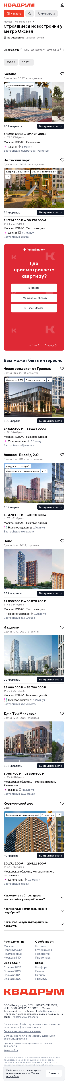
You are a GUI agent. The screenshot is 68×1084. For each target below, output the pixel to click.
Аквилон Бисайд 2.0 (21, 455)
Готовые (40, 946)
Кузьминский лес (18, 803)
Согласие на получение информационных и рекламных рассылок (29, 1037)
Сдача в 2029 (13, 978)
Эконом (40, 975)
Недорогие (42, 953)
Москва (9, 946)
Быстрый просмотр (50, 126)
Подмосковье (13, 953)
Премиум (41, 978)
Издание (11, 627)
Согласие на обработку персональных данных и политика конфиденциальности (32, 1025)
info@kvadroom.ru (48, 1011)
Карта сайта (11, 1050)
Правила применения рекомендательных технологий (28, 1044)
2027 (26, 62)
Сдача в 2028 (13, 975)
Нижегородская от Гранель (27, 369)
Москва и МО (12, 957)
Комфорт (41, 967)
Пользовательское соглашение (22, 1031)
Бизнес (40, 971)
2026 (10, 62)
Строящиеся (43, 949)
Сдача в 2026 (13, 967)
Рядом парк (43, 957)
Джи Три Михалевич (21, 713)
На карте (16, 13)
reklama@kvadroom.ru (25, 1016)
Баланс (10, 74)
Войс (8, 541)
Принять (54, 1073)
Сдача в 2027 (13, 971)
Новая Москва (13, 949)
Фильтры (48, 13)
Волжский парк (17, 160)
